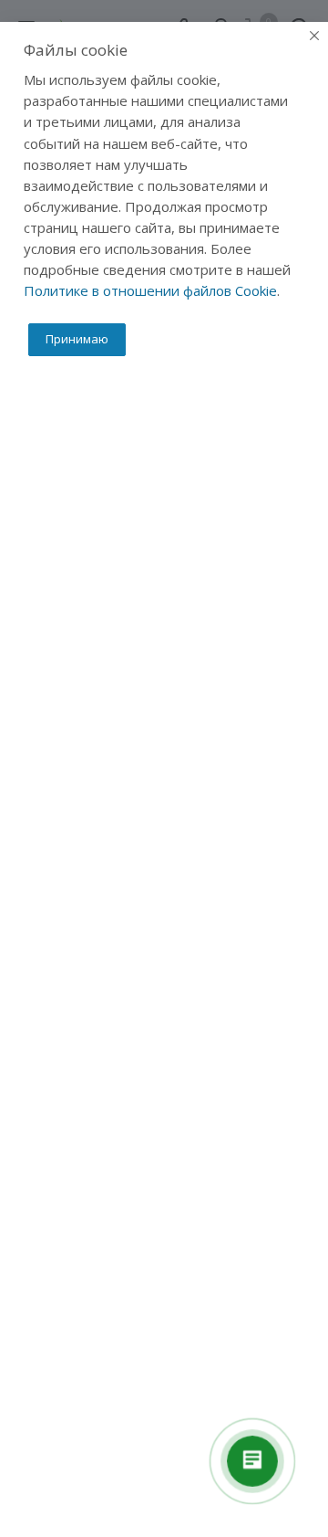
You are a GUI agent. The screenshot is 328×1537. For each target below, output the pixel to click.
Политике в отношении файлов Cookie (150, 290)
